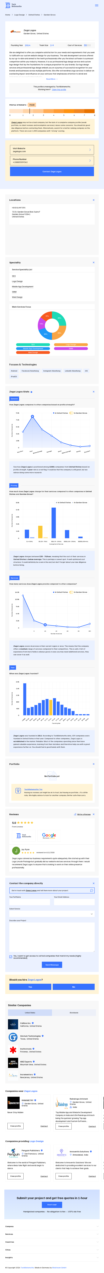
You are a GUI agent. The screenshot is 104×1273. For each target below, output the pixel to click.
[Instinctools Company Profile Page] (13, 1050)
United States (43, 33)
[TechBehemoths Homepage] (13, 5)
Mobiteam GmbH (59, 1267)
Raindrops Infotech (79, 1099)
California (24, 1026)
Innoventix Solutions (81, 1151)
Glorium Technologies (31, 1036)
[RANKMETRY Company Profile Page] (13, 1103)
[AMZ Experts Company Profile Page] (13, 1063)
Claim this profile (59, 89)
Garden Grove (29, 33)
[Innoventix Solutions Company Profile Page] (62, 1153)
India (86, 1154)
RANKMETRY (29, 1100)
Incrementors (27, 1074)
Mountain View (26, 1064)
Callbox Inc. (27, 1023)
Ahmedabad (78, 1154)
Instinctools (27, 1049)
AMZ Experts (27, 1061)
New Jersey (25, 1077)
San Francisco (31, 1153)
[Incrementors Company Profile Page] (13, 1076)
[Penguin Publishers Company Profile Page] (13, 1153)
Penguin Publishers (32, 1150)
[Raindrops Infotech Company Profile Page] (62, 1103)
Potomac (24, 1051)
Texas (22, 1039)
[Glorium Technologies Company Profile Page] (13, 1037)
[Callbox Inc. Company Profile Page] (13, 1024)
